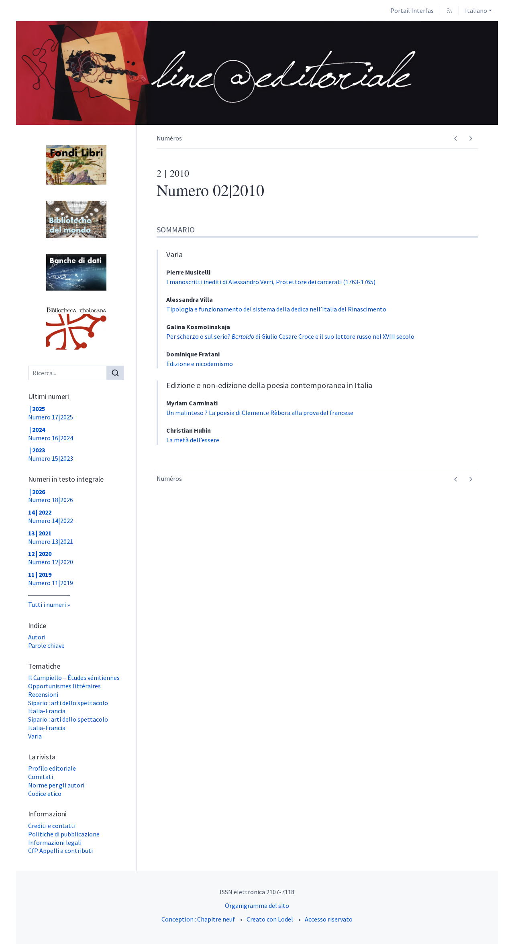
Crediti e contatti (51, 826)
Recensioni (43, 694)
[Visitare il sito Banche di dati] (76, 272)
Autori (36, 637)
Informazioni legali (55, 842)
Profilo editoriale (52, 768)
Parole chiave (46, 645)
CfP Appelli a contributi (60, 850)
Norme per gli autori (56, 785)
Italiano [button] (476, 10)
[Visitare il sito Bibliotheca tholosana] (76, 328)
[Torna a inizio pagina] (508, 6)
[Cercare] (115, 373)
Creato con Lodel (270, 919)
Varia (35, 736)
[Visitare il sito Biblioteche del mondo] (76, 219)
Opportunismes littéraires (64, 686)
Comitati (40, 777)
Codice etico (44, 793)
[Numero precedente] (455, 139)
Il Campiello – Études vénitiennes (74, 677)
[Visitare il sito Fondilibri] (76, 165)
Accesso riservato (329, 919)
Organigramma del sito (257, 905)
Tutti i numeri (47, 604)
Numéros (169, 138)
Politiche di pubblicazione (64, 834)
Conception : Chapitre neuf (198, 919)
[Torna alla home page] (218, 72)
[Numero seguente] (470, 139)
